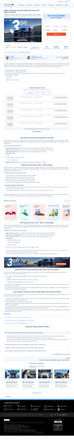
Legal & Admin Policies (24, 414)
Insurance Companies (18, 414)
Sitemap (29, 414)
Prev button (65, 201)
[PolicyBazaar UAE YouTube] (63, 415)
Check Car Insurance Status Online (67, 206)
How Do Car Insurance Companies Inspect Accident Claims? (54, 360)
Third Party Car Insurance (8, 206)
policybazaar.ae (27, 430)
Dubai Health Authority (7, 427)
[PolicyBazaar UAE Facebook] (55, 415)
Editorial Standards (65, 58)
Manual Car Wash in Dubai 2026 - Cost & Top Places (28, 382)
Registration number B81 (17, 428)
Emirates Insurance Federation (8, 428)
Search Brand (48, 22)
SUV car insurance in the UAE (14, 169)
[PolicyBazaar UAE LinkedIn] (60, 415)
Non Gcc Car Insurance (53, 205)
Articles (13, 414)
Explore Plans (56, 34)
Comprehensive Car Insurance (24, 206)
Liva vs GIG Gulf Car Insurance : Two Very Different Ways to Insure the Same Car (20, 320)
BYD (31, 253)
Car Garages (9, 306)
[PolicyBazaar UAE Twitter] (58, 415)
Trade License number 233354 (22, 426)
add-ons (8, 188)
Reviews (32, 414)
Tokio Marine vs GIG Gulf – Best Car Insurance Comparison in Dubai (17, 317)
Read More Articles (37, 392)
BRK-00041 (27, 427)
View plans (10, 219)
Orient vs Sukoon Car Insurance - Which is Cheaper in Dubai (16, 323)
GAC (5, 195)
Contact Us (9, 414)
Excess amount (9, 247)
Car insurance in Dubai (9, 272)
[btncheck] (60, 97)
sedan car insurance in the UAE (22, 194)
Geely (67, 194)
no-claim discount (16, 298)
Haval (54, 250)
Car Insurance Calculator (37, 206)
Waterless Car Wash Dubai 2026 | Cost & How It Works (61, 382)
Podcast (36, 414)
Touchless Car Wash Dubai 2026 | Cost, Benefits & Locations (45, 382)
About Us (5, 414)
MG (65, 194)
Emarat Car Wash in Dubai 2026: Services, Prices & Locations (11, 382)
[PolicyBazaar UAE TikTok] (68, 415)
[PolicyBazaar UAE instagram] (65, 415)
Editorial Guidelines (40, 414)
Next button (68, 201)
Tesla (27, 253)
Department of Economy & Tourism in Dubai (10, 426)
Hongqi (9, 195)
